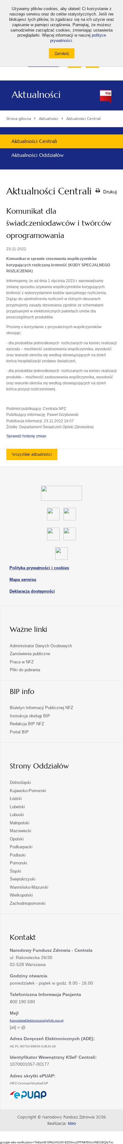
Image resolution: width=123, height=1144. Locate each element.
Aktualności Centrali (34, 141)
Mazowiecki (20, 830)
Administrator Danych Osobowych (41, 645)
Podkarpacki (21, 847)
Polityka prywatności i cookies (39, 568)
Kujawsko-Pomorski (28, 790)
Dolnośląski (20, 782)
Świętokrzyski (22, 879)
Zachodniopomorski (27, 903)
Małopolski (19, 823)
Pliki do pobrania (25, 669)
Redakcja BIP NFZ (27, 723)
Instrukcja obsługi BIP (30, 716)
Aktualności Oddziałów (37, 155)
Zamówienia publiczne (30, 653)
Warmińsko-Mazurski (29, 887)
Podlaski (18, 855)
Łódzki (16, 798)
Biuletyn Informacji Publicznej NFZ (41, 707)
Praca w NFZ (22, 662)
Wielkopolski (21, 895)
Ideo (72, 1123)
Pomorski (18, 863)
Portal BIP (19, 732)
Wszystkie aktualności (32, 454)
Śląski (15, 871)
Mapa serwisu (22, 579)
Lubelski (17, 806)
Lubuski (17, 814)
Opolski (17, 839)
